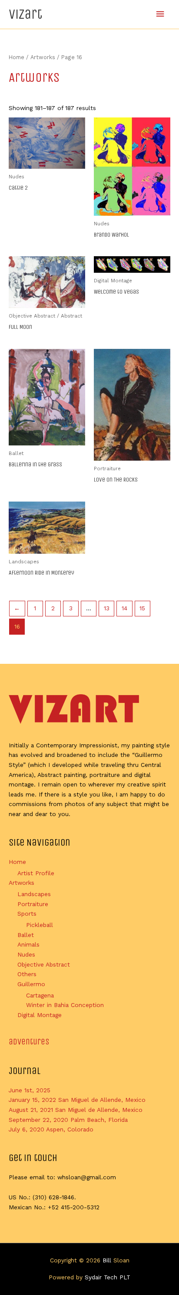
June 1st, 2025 (29, 1090)
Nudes (26, 954)
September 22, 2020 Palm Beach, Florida (68, 1119)
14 (124, 608)
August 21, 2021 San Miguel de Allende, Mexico (76, 1109)
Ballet (25, 934)
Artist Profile (35, 873)
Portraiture (32, 903)
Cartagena (40, 995)
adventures (29, 1042)
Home (16, 57)
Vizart (25, 14)
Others (26, 973)
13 (106, 608)
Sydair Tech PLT (107, 1277)
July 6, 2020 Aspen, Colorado (51, 1129)
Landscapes (34, 893)
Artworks (42, 57)
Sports (26, 913)
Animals (28, 944)
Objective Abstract (43, 964)
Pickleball (39, 924)
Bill (107, 1260)
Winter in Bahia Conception (65, 1004)
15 (142, 608)
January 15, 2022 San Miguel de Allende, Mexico (77, 1099)
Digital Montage (39, 1014)
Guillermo (31, 983)
